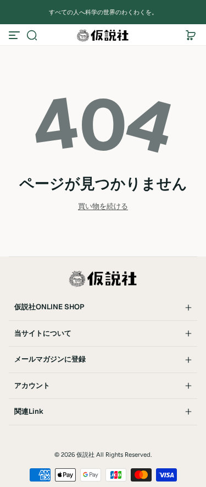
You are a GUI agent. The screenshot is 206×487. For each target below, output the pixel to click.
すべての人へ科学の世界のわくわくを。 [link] (103, 12)
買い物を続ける (103, 206)
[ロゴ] (103, 35)
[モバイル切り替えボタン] (15, 35)
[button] (32, 35)
